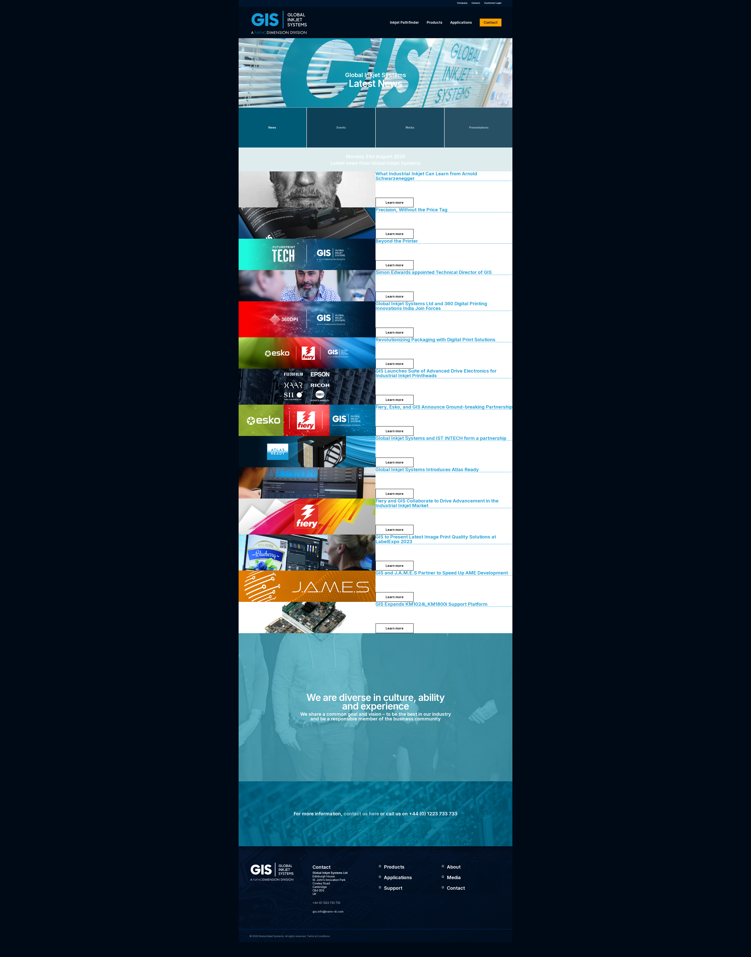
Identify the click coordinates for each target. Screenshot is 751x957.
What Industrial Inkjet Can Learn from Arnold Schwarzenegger (426, 176)
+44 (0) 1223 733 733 (326, 902)
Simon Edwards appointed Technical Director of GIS (434, 272)
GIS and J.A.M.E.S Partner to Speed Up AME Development (442, 573)
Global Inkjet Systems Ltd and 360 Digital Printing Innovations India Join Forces (431, 306)
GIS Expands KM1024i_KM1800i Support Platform (432, 604)
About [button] (454, 867)
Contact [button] (456, 888)
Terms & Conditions (318, 936)
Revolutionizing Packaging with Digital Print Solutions (435, 339)
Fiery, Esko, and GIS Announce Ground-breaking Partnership (444, 407)
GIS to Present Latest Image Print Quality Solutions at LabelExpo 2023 (436, 539)
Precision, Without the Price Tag (411, 209)
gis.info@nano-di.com (328, 911)
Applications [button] (398, 877)
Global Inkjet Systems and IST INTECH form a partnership (441, 438)
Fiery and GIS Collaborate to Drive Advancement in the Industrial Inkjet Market (437, 503)
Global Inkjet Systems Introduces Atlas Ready (427, 469)
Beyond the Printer (397, 241)
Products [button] (394, 867)
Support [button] (393, 888)
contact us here (361, 814)
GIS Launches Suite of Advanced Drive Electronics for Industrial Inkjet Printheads (436, 373)
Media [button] (454, 877)
